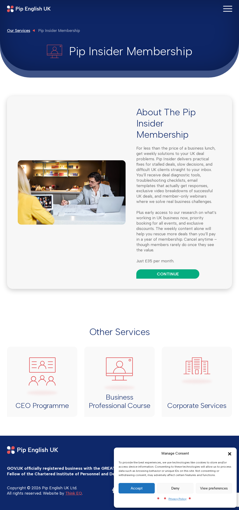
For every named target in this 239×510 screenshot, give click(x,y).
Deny (175, 488)
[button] (229, 453)
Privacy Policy (177, 498)
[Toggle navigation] (228, 8)
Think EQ (73, 493)
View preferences (214, 488)
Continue (168, 274)
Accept (137, 488)
